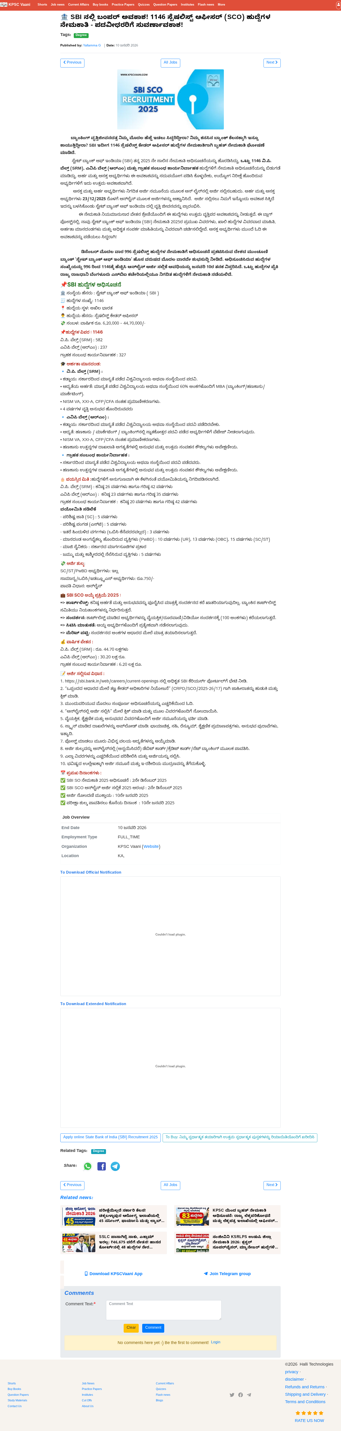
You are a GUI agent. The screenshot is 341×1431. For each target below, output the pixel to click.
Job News (88, 1384)
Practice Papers (123, 5)
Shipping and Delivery (305, 1395)
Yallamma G (92, 46)
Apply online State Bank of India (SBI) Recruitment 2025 (110, 1137)
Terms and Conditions (305, 1402)
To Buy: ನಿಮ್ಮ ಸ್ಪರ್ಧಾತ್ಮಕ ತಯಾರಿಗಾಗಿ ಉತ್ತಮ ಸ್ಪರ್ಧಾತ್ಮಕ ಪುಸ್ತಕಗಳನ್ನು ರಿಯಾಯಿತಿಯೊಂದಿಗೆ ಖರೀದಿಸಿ (240, 1137)
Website (151, 847)
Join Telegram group (230, 1274)
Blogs (159, 1401)
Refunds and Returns (305, 1388)
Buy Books (14, 1389)
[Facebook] (240, 1396)
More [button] (221, 5)
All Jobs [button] (170, 63)
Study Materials (17, 1401)
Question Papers (165, 5)
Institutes (187, 5)
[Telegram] (249, 1396)
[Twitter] (232, 1396)
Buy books (100, 5)
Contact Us (15, 1406)
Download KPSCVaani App (115, 1274)
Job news (57, 5)
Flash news (206, 5)
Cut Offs (87, 1401)
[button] (338, 5)
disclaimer (294, 1380)
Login (215, 1342)
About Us (87, 1406)
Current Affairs (78, 5)
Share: (70, 1166)
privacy (291, 1373)
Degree (81, 35)
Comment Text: (79, 1305)
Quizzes (144, 5)
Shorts (42, 5)
